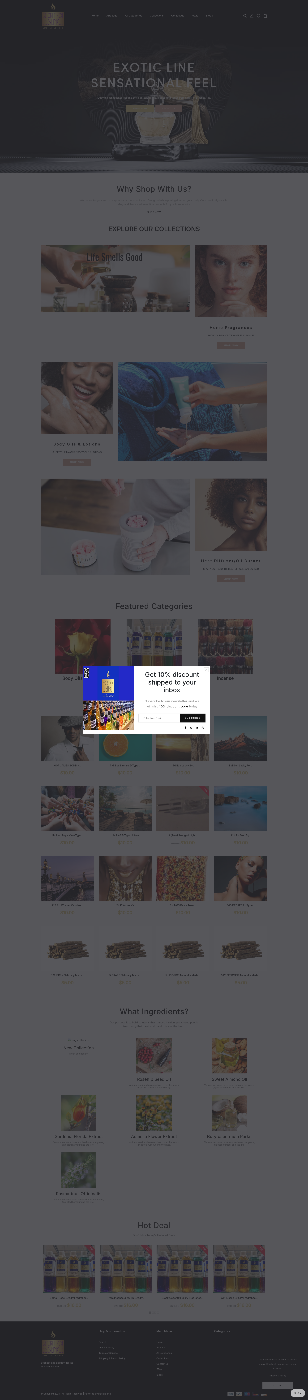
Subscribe (193, 718)
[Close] (206, 669)
